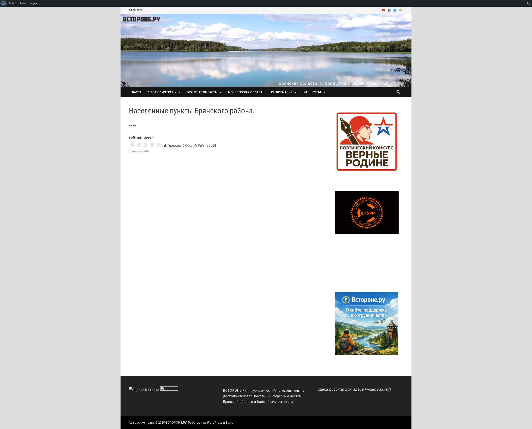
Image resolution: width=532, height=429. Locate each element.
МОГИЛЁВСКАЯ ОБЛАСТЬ (246, 92)
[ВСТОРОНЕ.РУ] (266, 50)
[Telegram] (395, 10)
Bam (228, 422)
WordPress (214, 422)
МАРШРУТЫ (312, 92)
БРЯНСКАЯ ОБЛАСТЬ (202, 92)
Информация (281, 92)
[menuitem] (3, 3)
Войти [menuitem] (13, 3)
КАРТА (137, 92)
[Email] (400, 10)
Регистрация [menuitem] (28, 3)
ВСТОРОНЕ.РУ (176, 422)
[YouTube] (384, 10)
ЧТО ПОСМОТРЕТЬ (162, 92)
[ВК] (389, 10)
